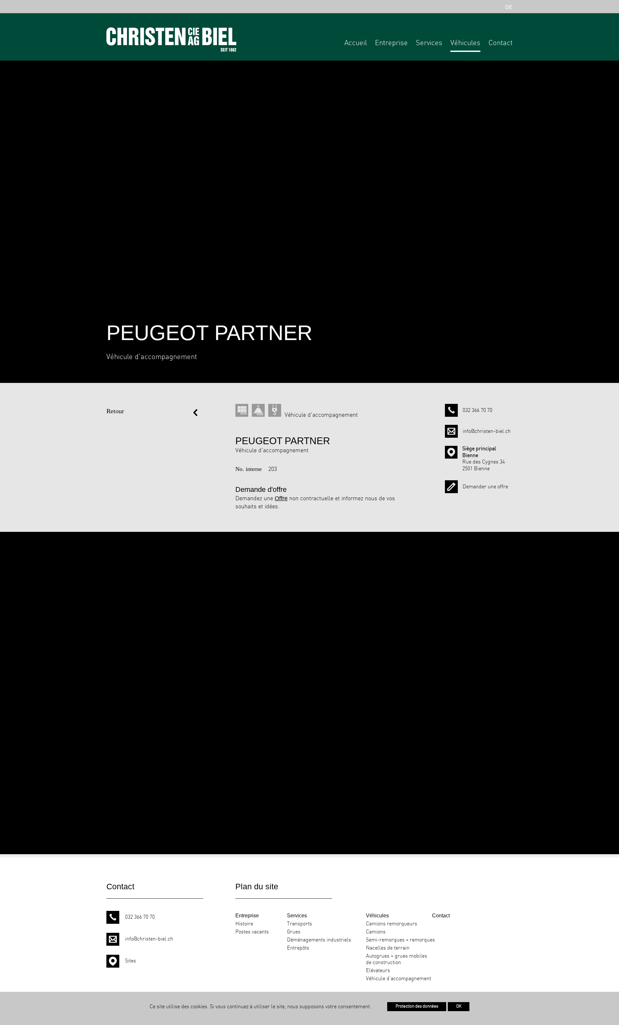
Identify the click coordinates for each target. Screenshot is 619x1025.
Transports (299, 924)
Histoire (244, 924)
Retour (115, 411)
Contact (500, 43)
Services (429, 43)
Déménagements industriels (319, 940)
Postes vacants (252, 932)
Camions (376, 932)
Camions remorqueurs (391, 924)
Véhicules (465, 43)
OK (458, 1006)
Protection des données (417, 1006)
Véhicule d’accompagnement (398, 978)
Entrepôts (298, 948)
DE (509, 7)
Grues (293, 932)
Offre (281, 498)
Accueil (355, 43)
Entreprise (391, 43)
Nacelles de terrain (387, 948)
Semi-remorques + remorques (400, 940)
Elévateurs (378, 970)
